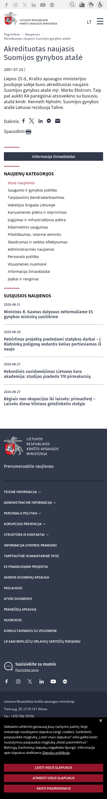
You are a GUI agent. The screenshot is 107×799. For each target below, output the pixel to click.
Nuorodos (13, 620)
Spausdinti (15, 131)
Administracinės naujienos (31, 249)
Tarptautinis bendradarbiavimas (36, 197)
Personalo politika (23, 256)
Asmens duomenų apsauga (26, 577)
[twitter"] (32, 120)
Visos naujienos (21, 182)
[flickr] (52, 4)
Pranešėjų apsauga (20, 609)
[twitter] (24, 4)
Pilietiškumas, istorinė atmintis (34, 234)
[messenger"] (49, 120)
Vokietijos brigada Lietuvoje (31, 204)
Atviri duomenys (18, 599)
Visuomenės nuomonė (27, 264)
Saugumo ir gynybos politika (32, 190)
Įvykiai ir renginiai (23, 278)
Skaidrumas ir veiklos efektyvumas (38, 241)
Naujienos (32, 34)
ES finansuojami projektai (26, 567)
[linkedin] (33, 4)
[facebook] (6, 4)
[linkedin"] (41, 120)
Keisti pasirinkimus (54, 788)
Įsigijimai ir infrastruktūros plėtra (37, 219)
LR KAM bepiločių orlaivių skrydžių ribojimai (42, 642)
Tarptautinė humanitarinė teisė (31, 556)
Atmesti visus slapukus (54, 778)
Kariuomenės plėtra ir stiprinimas (37, 212)
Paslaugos (13, 588)
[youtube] (42, 4)
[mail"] (57, 120)
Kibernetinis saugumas (28, 227)
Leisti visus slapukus (53, 767)
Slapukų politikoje (56, 752)
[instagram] (15, 4)
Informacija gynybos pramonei (30, 545)
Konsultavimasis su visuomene (30, 631)
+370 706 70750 (22, 716)
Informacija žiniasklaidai (53, 156)
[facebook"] (24, 120)
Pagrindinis (12, 34)
